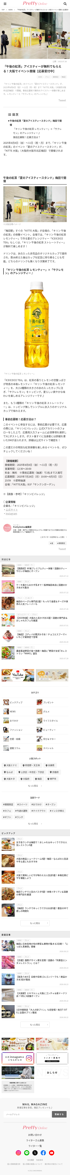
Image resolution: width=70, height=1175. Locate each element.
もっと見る (33, 786)
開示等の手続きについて (54, 1164)
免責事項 (39, 1160)
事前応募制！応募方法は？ (26, 137)
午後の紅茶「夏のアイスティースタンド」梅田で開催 (36, 122)
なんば (9, 772)
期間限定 (62, 543)
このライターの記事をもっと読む (52, 537)
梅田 (39, 778)
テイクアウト (39, 810)
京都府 (55, 772)
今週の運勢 (22, 810)
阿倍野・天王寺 (32, 765)
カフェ (8, 810)
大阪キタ (10, 778)
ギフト (8, 817)
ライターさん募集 (35, 1140)
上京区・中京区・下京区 (32, 772)
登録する (59, 1114)
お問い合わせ (35, 1135)
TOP (3, 9)
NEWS (10, 9)
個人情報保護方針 (13, 1164)
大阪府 (26, 778)
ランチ (20, 817)
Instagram (11, 513)
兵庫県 (51, 765)
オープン (51, 804)
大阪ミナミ (11, 765)
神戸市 (53, 778)
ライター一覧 (35, 1146)
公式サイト (12, 509)
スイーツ (23, 804)
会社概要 (30, 1160)
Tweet (62, 100)
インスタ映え (57, 810)
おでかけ (37, 804)
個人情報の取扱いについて (32, 1164)
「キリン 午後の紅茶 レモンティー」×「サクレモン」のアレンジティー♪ (37, 130)
